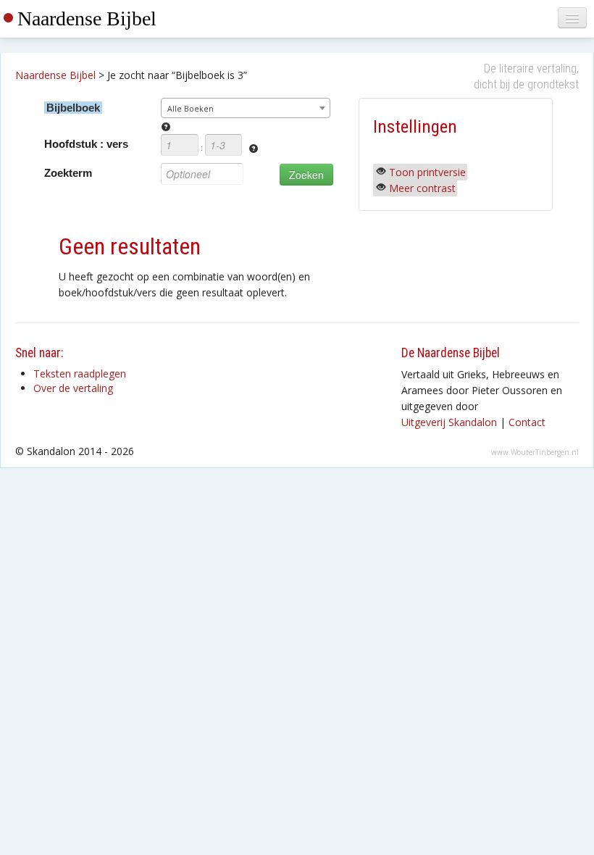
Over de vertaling (73, 388)
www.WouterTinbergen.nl (535, 452)
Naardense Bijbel (86, 18)
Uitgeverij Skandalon (449, 422)
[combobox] (245, 108)
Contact (527, 422)
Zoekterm (68, 173)
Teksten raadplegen (79, 373)
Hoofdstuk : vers (86, 144)
